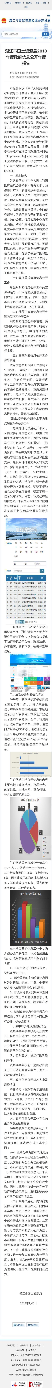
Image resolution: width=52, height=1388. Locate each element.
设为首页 (24, 1345)
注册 (26, 7)
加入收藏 (36, 1345)
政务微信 (29, 3)
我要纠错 (20, 1325)
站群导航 (8, 3)
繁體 (37, 3)
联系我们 (11, 1345)
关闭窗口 (34, 1325)
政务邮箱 (18, 3)
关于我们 (32, 1350)
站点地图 (20, 1350)
